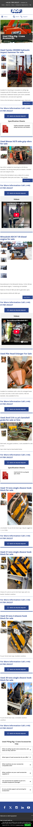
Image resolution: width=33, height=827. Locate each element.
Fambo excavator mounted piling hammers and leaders (22, 126)
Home (3, 5)
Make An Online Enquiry (18, 116)
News (13, 5)
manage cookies (20, 825)
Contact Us (24, 2)
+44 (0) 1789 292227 (12, 2)
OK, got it (27, 825)
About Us (8, 5)
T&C (30, 5)
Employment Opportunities (22, 5)
